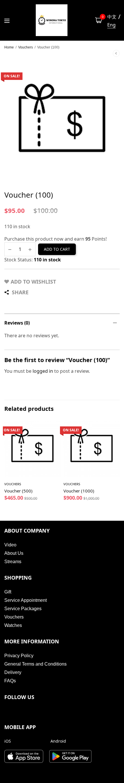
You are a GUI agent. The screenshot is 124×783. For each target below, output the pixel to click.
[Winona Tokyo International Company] (51, 20)
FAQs (10, 680)
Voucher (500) (18, 491)
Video (10, 544)
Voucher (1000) (78, 491)
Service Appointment (25, 600)
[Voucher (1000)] (91, 448)
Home (9, 47)
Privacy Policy (18, 655)
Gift (7, 591)
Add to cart (57, 249)
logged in (43, 371)
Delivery (12, 672)
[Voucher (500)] (32, 448)
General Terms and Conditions (35, 664)
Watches (13, 625)
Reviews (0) (17, 323)
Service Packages (23, 608)
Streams (12, 561)
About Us (13, 553)
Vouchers (25, 47)
